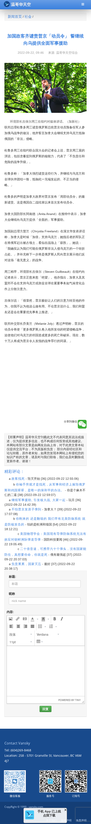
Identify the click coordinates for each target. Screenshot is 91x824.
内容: (10, 612)
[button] (10, 619)
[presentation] (11, 619)
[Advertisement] (45, 385)
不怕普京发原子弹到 (26, 509)
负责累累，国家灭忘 (26, 564)
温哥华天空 (21, 4)
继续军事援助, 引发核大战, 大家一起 (38, 500)
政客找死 (18, 478)
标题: (12, 576)
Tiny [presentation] (78, 700)
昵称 (12, 593)
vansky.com (36, 807)
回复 (45, 709)
